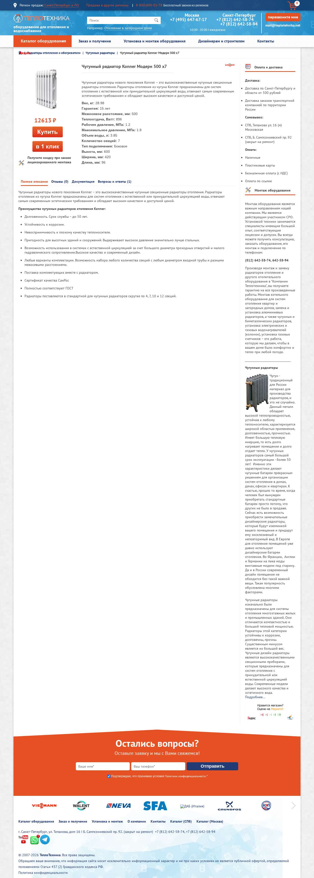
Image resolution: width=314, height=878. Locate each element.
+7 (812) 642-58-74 (235, 19)
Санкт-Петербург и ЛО (61, 5)
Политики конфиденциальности (185, 776)
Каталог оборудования (43, 41)
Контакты (265, 41)
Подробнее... (255, 697)
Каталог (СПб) (181, 821)
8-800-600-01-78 (149, 5)
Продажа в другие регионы (107, 5)
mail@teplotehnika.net (282, 25)
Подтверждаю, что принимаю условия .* (159, 776)
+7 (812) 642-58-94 (239, 24)
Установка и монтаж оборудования (154, 41)
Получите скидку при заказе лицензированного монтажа (49, 159)
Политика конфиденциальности (43, 872)
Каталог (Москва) (209, 821)
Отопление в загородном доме (128, 28)
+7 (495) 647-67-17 (188, 19)
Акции (24, 52)
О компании (137, 821)
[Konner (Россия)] (230, 65)
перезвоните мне (283, 16)
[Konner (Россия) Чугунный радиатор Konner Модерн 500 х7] (47, 89)
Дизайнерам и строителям (221, 41)
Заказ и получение (94, 41)
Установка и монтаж (107, 821)
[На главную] (41, 20)
